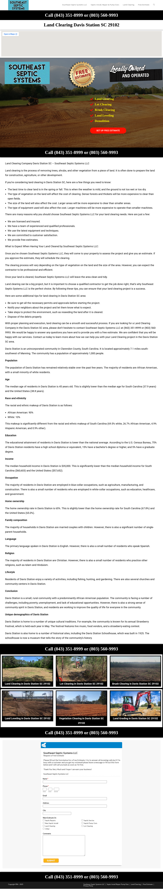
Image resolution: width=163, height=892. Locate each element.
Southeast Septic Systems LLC (94, 884)
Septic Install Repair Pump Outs (118, 884)
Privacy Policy (88, 886)
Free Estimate (148, 884)
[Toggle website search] (154, 4)
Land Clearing (136, 884)
